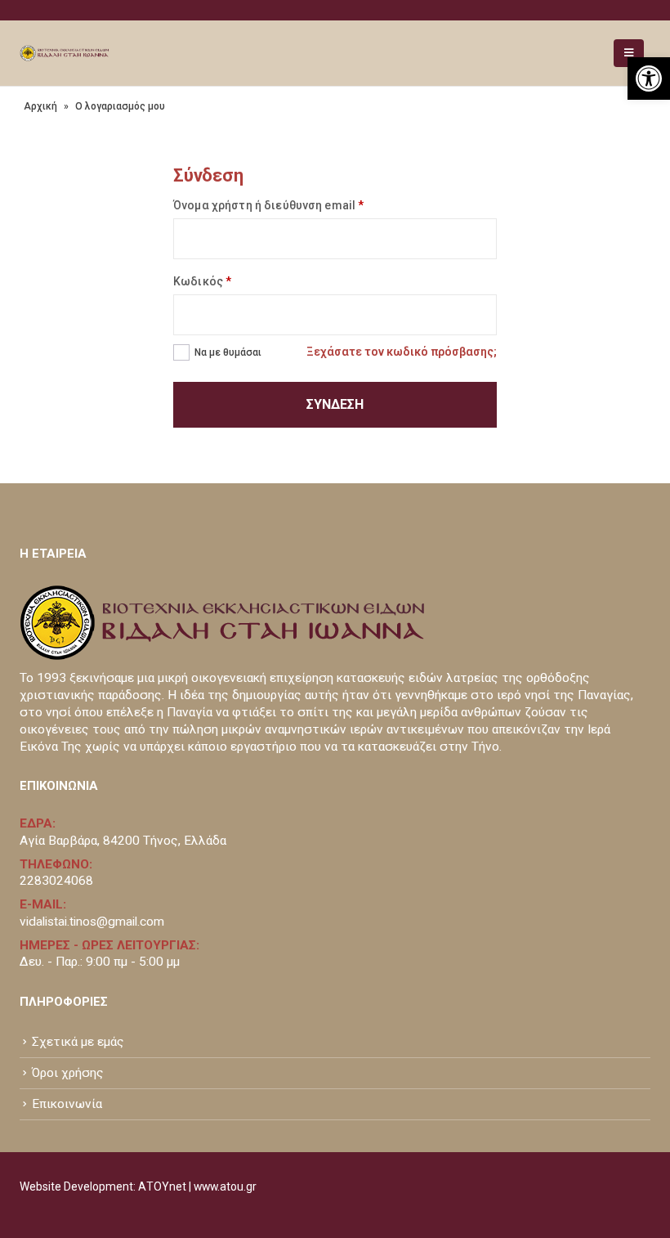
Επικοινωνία (67, 1104)
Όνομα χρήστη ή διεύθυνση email (268, 205)
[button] (649, 78)
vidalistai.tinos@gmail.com (92, 921)
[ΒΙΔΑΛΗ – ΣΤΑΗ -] (64, 53)
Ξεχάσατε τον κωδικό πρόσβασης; (401, 351)
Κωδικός (202, 281)
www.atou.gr (225, 1186)
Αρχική (40, 106)
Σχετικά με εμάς (78, 1041)
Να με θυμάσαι (227, 352)
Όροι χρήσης (68, 1072)
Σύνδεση (335, 404)
